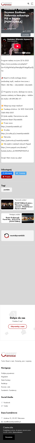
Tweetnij (22, 173)
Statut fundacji (5, 380)
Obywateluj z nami (17, 326)
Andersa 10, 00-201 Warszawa (14, 418)
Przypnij (7, 177)
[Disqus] (17, 272)
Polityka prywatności (7, 373)
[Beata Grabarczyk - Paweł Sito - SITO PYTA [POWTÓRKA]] (27, 218)
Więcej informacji (17, 432)
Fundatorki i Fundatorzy (8, 390)
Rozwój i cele (5, 387)
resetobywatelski (11, 29)
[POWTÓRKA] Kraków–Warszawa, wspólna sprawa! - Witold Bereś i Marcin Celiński (24, 206)
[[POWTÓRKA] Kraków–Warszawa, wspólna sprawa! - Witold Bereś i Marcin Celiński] (8, 204)
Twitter (6, 406)
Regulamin (4, 377)
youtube (7, 190)
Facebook (7, 402)
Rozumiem (8, 437)
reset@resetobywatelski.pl (12, 422)
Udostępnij (8, 173)
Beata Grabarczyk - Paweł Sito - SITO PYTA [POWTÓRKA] (11, 219)
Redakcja (4, 383)
